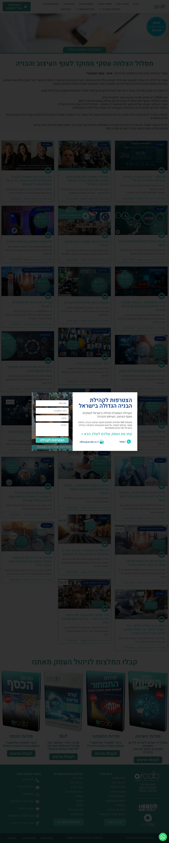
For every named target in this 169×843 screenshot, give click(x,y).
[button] (35, 396)
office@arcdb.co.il (89, 442)
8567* (122, 442)
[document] (84, 421)
